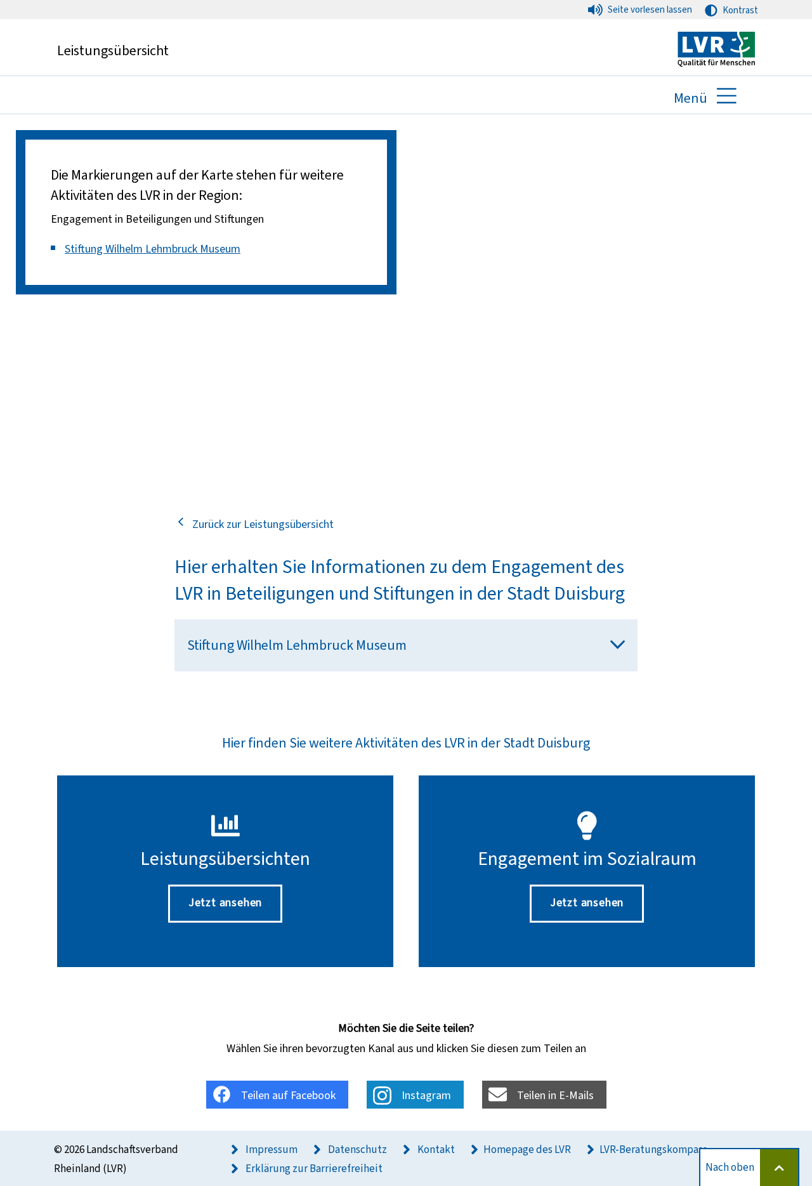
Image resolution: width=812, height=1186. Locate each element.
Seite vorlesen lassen (650, 9)
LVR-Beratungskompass (653, 1149)
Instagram (426, 1095)
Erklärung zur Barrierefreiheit (313, 1168)
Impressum (271, 1149)
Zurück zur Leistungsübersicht (263, 524)
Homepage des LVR (527, 1149)
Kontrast (740, 10)
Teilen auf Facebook (288, 1095)
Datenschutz (356, 1149)
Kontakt (435, 1149)
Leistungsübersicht (113, 50)
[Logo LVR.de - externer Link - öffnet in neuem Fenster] (716, 48)
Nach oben (729, 1167)
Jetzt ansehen (225, 902)
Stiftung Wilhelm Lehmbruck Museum (152, 248)
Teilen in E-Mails (555, 1095)
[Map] (406, 304)
